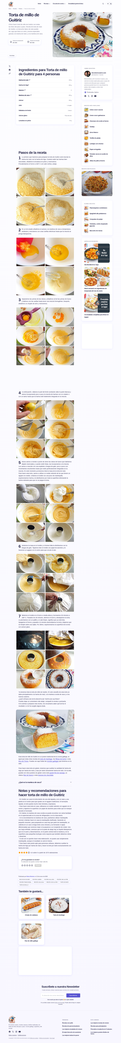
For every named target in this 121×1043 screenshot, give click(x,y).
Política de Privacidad (59, 1002)
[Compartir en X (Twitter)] (9, 66)
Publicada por (27, 876)
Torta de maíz (64, 882)
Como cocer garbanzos (97, 115)
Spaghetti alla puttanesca (98, 213)
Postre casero (37, 879)
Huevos (21, 90)
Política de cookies (34, 1038)
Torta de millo (24, 884)
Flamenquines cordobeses (98, 208)
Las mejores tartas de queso (70, 1035)
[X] (13, 1031)
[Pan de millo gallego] (31, 933)
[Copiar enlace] (9, 73)
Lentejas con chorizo (96, 144)
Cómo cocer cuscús (96, 110)
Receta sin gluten (52, 882)
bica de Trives (23, 761)
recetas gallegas (53, 761)
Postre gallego (49, 879)
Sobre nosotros (13, 1035)
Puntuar (38, 865)
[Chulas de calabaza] (31, 907)
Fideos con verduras (92, 193)
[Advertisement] (45, 960)
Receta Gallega (39, 882)
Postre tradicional (25, 882)
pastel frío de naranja (57, 773)
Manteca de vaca (24, 95)
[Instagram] (92, 96)
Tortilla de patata (95, 138)
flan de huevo (28, 775)
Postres (12, 55)
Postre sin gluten (62, 879)
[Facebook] (85, 96)
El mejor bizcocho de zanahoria (71, 1032)
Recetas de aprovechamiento (71, 1026)
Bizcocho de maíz (24, 879)
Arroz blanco (94, 132)
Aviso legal (52, 1038)
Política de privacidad (44, 1038)
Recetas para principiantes (99, 1026)
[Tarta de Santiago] (59, 907)
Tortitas (92, 127)
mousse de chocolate (45, 775)
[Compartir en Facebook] (9, 70)
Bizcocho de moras (96, 231)
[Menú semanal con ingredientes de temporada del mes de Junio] (97, 277)
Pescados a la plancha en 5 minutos (101, 1029)
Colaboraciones (22, 1035)
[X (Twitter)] (88, 96)
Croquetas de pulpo (96, 219)
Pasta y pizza (89, 174)
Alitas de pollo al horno (97, 161)
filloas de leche (60, 759)
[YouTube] (95, 96)
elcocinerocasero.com (98, 73)
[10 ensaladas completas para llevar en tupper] (97, 303)
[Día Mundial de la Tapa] (97, 253)
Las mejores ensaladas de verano (72, 1029)
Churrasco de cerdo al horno (99, 121)
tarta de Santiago (46, 759)
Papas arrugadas (95, 149)
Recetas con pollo (67, 1023)
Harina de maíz (23, 80)
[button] (103, 3)
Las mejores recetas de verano (100, 1023)
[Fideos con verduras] (97, 183)
